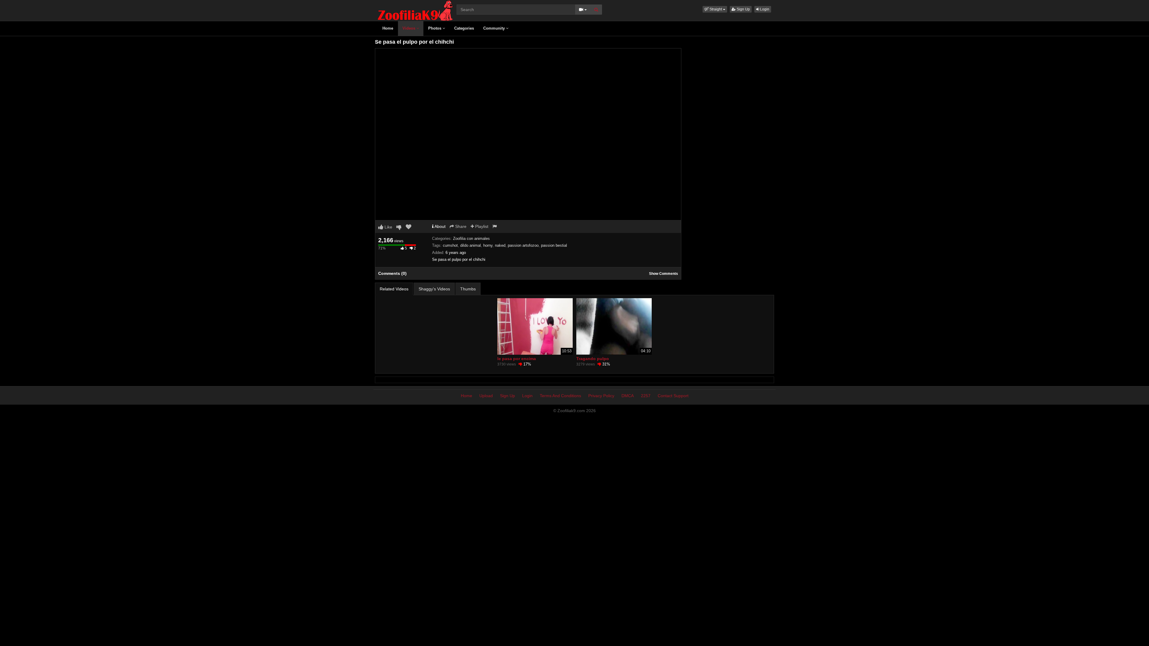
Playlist (481, 226)
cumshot (450, 245)
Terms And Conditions (560, 395)
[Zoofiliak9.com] (415, 10)
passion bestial (554, 245)
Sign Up (743, 9)
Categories (464, 28)
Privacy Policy (601, 395)
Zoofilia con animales (471, 238)
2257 (646, 395)
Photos (435, 28)
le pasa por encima (516, 358)
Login (764, 9)
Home (387, 28)
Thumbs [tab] (468, 289)
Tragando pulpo (592, 358)
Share (460, 226)
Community (494, 28)
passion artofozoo (523, 245)
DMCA (627, 395)
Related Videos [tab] (394, 289)
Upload (486, 395)
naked (500, 245)
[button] (715, 9)
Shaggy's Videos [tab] (434, 289)
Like (387, 227)
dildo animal (470, 245)
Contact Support (673, 395)
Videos (409, 28)
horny (488, 245)
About (440, 226)
